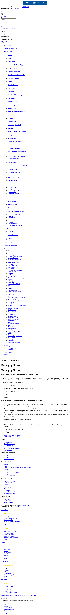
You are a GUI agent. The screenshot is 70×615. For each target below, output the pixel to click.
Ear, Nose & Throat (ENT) (15, 259)
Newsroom (7, 588)
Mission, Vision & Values (11, 537)
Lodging (11, 216)
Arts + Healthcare (12, 348)
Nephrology (11, 268)
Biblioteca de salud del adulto (12, 435)
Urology (10, 288)
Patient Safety (12, 220)
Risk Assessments (9, 459)
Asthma (6, 464)
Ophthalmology (12, 271)
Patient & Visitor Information (12, 148)
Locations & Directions (14, 307)
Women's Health (8, 502)
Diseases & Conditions (10, 442)
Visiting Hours (13, 223)
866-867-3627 (26, 505)
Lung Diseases (11, 267)
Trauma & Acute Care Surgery (16, 287)
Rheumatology (11, 282)
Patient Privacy (8, 607)
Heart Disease (8, 470)
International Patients (13, 323)
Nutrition (6, 489)
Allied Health (7, 552)
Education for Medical (10, 572)
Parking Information (14, 172)
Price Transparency (9, 609)
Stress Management (9, 492)
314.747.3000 (16, 8)
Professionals (7, 573)
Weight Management (9, 493)
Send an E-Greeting (13, 311)
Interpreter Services (14, 189)
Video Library (8, 591)
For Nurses (7, 570)
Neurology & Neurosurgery (15, 270)
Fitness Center (11, 325)
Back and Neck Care (9, 481)
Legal (5, 604)
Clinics (9, 253)
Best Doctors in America (10, 531)
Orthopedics (7, 474)
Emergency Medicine (13, 262)
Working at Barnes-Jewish (11, 557)
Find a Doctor (8, 45)
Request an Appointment (10, 48)
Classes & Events (8, 586)
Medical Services (8, 51)
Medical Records (12, 326)
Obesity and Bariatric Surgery (12, 472)
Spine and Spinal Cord (14, 284)
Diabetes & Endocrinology (15, 256)
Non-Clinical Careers (10, 554)
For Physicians (8, 568)
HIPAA (6, 606)
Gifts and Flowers (12, 313)
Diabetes (6, 469)
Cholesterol (7, 484)
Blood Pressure (8, 482)
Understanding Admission (16, 219)
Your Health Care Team (15, 225)
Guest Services (12, 314)
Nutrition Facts (8, 450)
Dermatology (11, 255)
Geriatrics (10, 264)
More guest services (14, 193)
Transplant (10, 285)
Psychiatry (10, 279)
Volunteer (10, 349)
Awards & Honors (9, 534)
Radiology (10, 281)
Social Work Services (14, 190)
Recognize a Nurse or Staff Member (17, 305)
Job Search (7, 549)
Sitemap (6, 610)
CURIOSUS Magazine (10, 592)
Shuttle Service (13, 174)
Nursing (6, 551)
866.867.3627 (25, 7)
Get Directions (5, 28)
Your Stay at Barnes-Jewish (15, 330)
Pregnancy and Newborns (11, 475)
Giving (6, 228)
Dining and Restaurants (15, 214)
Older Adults (7, 500)
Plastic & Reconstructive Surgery (16, 278)
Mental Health (8, 487)
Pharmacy (11, 222)
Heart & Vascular (12, 265)
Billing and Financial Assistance (16, 297)
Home (2, 357)
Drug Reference (8, 445)
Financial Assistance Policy (16, 155)
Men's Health (7, 499)
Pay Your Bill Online (14, 158)
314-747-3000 (16, 506)
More (5, 539)
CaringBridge (11, 304)
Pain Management (12, 274)
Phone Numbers (12, 328)
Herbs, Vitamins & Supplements (12, 448)
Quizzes (6, 457)
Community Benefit (9, 536)
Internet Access (13, 187)
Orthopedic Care (12, 273)
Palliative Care (11, 276)
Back (9, 250)
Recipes (6, 447)
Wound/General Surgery (14, 291)
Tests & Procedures (9, 444)
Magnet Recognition (9, 575)
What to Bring (12, 217)
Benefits (6, 555)
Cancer (9, 252)
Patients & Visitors (9, 294)
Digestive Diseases (13, 258)
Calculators (7, 456)
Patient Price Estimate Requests (17, 156)
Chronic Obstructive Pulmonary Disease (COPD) (17, 467)
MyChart (3, 16)
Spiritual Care (12, 192)
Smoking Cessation (9, 490)
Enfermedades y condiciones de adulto (14, 436)
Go (1, 26)
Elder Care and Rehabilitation (15, 261)
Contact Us (12, 28)
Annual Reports (8, 533)
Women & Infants (12, 290)
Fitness (6, 485)
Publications (7, 589)
